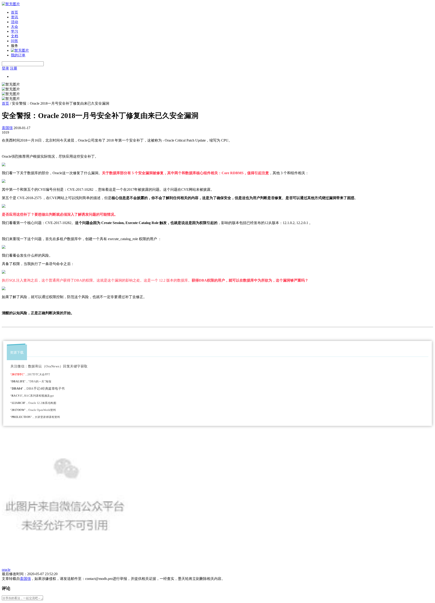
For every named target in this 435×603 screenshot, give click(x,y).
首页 (14, 12)
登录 (5, 68)
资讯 (14, 17)
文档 (14, 36)
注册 (13, 68)
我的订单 (18, 55)
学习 (14, 31)
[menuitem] (222, 12)
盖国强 (7, 128)
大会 (14, 27)
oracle (6, 570)
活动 (14, 22)
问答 (14, 41)
